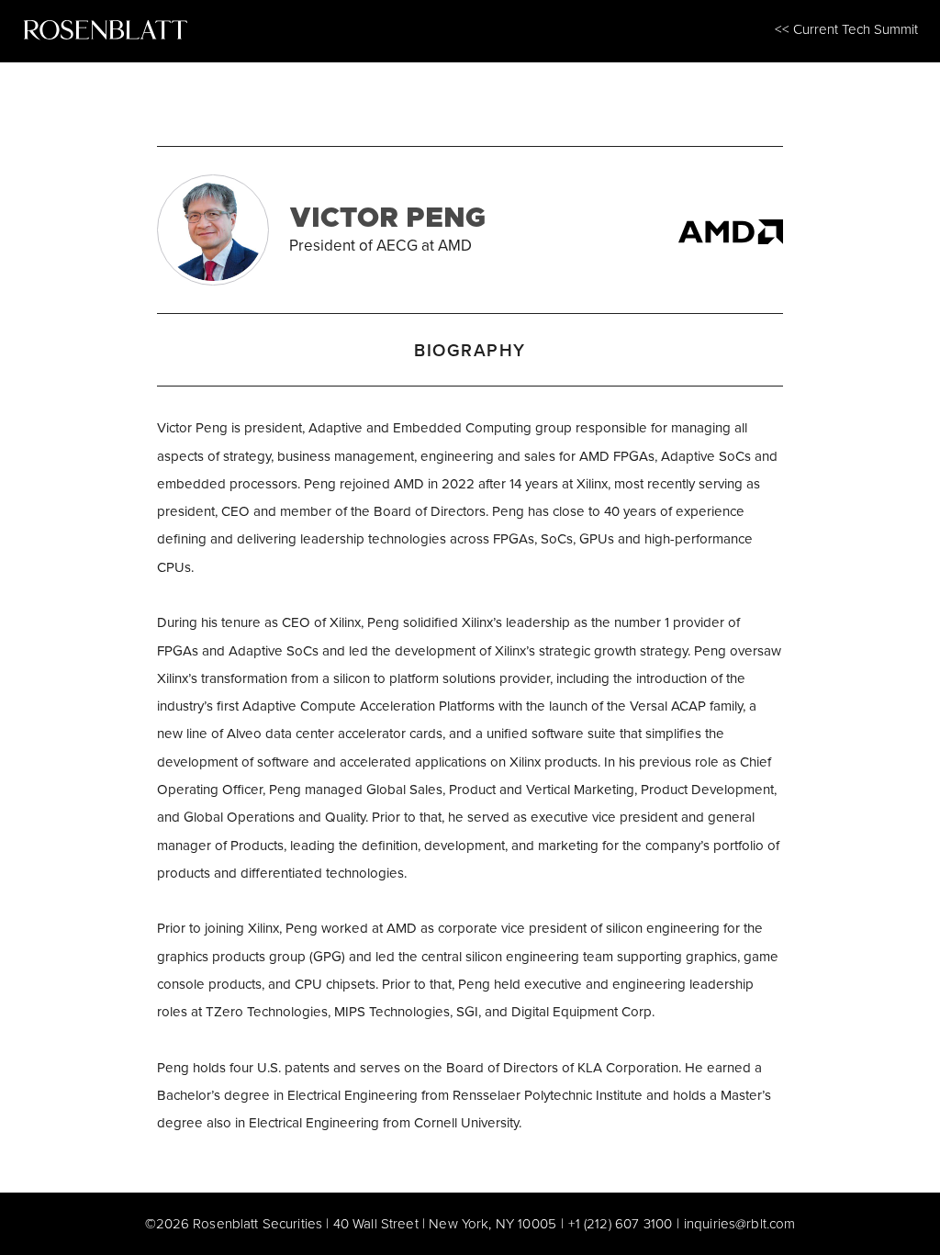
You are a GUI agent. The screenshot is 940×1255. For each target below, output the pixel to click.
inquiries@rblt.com (740, 1223)
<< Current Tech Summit (846, 29)
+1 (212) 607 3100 (620, 1223)
